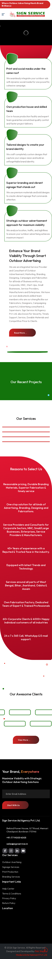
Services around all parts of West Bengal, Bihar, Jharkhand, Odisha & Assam (26, 585)
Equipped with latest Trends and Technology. (25, 567)
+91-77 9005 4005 (16, 837)
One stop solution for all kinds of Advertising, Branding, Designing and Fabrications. (26, 508)
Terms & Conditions (11, 893)
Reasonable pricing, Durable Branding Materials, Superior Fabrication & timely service (26, 488)
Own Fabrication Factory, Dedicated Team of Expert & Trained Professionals (26, 604)
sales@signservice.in (17, 843)
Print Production (10, 871)
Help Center (8, 888)
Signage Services (10, 867)
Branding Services (11, 876)
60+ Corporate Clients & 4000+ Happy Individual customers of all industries (26, 620)
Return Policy (8, 903)
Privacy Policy (9, 898)
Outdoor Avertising (11, 862)
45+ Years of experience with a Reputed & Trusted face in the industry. (26, 550)
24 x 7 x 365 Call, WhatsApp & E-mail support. (26, 637)
